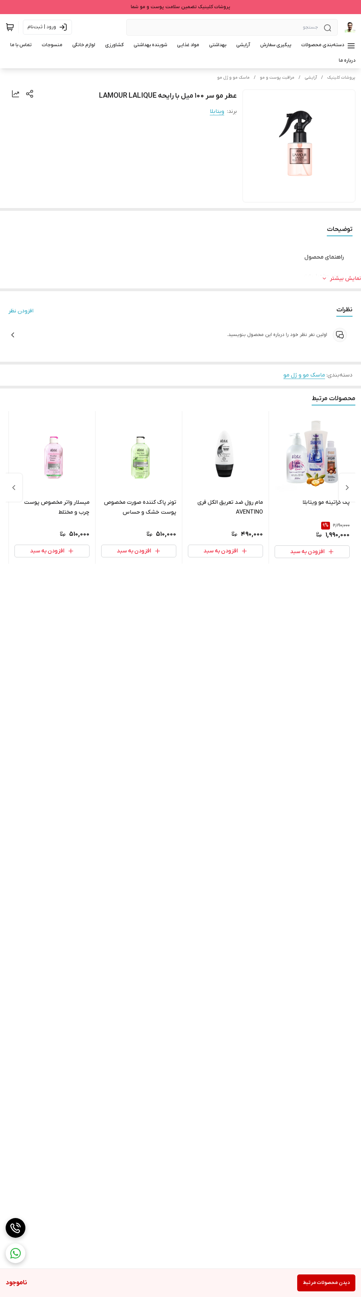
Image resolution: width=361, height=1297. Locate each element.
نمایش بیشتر (345, 278)
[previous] (347, 487)
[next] (13, 487)
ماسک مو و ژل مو (233, 77)
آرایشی (311, 77)
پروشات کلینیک (341, 77)
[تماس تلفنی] (15, 1228)
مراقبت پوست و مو (277, 77)
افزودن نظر (20, 310)
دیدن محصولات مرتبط (326, 1282)
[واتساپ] (15, 1253)
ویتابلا (217, 111)
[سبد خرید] (10, 27)
